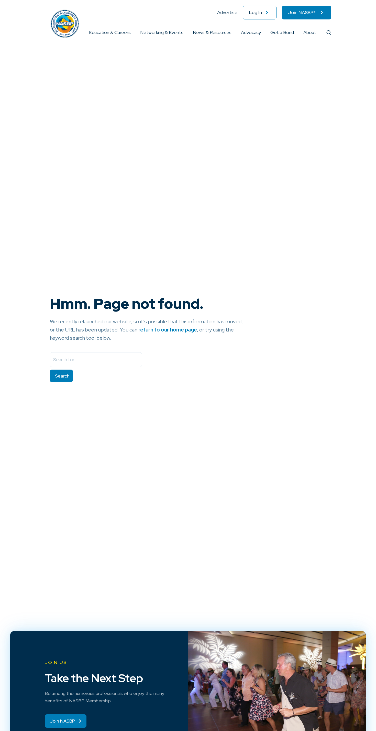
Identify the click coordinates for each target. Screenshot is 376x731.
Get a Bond (282, 32)
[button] (131, 32)
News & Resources (212, 32)
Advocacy (251, 32)
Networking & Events (161, 32)
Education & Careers (110, 32)
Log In (255, 12)
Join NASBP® (302, 12)
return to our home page (167, 329)
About (309, 32)
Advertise (227, 12)
